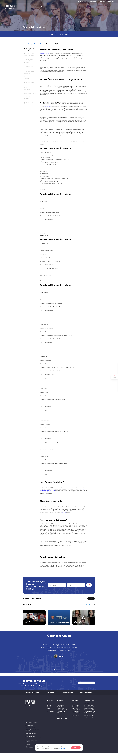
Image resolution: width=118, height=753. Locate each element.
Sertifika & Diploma (62, 6)
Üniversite (43, 6)
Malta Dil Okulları (75, 711)
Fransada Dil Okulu (76, 715)
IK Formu (48, 708)
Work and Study (80, 6)
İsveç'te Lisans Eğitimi (88, 705)
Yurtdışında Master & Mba (62, 705)
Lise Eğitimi (97, 6)
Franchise (49, 709)
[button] (54, 669)
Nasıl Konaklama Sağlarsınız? (28, 97)
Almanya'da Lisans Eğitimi (89, 711)
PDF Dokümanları (50, 711)
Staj (114, 6)
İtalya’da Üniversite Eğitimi (89, 714)
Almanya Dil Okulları (76, 706)
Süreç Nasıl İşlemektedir (30, 93)
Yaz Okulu (89, 6)
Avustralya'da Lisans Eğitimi (89, 706)
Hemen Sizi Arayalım (86, 683)
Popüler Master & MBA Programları (32, 692)
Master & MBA (52, 6)
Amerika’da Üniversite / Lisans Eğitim (30, 49)
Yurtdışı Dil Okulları (60, 708)
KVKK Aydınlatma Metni (73, 727)
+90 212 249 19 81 (37, 732)
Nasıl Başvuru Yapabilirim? (27, 88)
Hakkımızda (49, 703)
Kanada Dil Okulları (76, 712)
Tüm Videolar (91, 598)
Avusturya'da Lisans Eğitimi (89, 709)
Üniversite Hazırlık (60, 717)
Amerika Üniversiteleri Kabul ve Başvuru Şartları (30, 54)
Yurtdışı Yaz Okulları (61, 711)
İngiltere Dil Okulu (75, 705)
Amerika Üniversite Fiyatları (28, 103)
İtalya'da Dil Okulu (76, 714)
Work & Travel (60, 714)
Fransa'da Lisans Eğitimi (89, 715)
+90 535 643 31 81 (29, 738)
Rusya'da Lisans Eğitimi (88, 708)
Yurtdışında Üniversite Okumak (36, 44)
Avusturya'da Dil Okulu (76, 717)
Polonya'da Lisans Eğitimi (89, 717)
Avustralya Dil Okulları (76, 703)
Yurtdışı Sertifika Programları (86, 692)
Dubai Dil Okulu (75, 708)
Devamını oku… (62, 748)
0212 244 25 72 (28, 730)
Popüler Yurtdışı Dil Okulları (68, 692)
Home (24, 44)
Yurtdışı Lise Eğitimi (61, 712)
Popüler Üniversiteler (50, 692)
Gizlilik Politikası (65, 727)
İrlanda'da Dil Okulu (76, 709)
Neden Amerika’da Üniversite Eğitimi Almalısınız (28, 60)
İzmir (26, 743)
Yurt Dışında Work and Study (63, 709)
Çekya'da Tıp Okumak (88, 703)
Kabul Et (75, 747)
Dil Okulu (72, 6)
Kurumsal (49, 706)
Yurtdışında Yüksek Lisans (62, 718)
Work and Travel (106, 6)
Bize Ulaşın (49, 705)
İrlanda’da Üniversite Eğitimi (89, 712)
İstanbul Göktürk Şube (30, 741)
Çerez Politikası (58, 727)
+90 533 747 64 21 (29, 735)
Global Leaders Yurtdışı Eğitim (31, 740)
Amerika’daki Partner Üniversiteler (29, 66)
